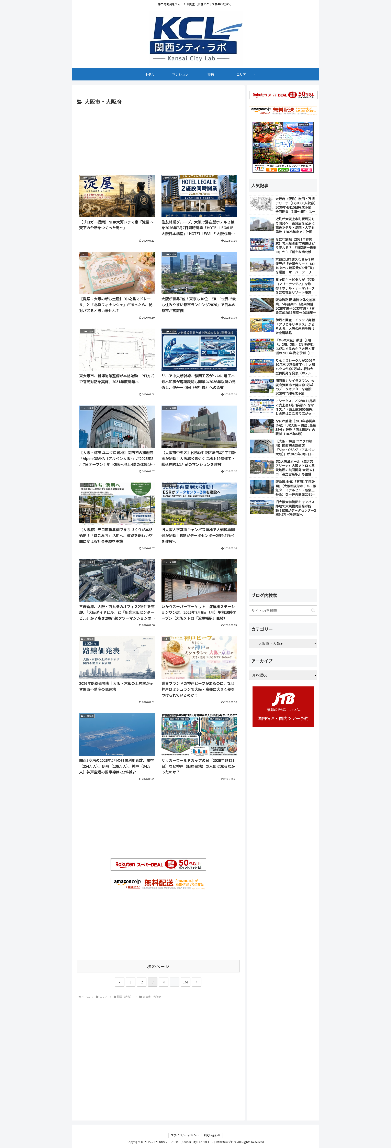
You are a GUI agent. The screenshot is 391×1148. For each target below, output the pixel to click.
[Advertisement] (158, 136)
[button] (313, 610)
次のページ (158, 966)
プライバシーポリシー (185, 1135)
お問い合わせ (212, 1135)
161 (186, 982)
